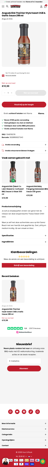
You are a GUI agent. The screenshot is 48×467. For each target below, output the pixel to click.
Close (24, 423)
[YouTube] (17, 411)
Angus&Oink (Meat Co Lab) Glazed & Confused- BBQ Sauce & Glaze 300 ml (13, 190)
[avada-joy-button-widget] (42, 461)
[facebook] (24, 411)
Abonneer (24, 368)
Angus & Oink (7, 19)
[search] (7, 6)
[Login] (41, 6)
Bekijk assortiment (3, 6)
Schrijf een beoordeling (24, 265)
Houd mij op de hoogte (24, 104)
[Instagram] (10, 411)
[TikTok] (30, 411)
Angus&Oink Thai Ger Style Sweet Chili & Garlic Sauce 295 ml (12, 312)
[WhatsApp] (37, 411)
